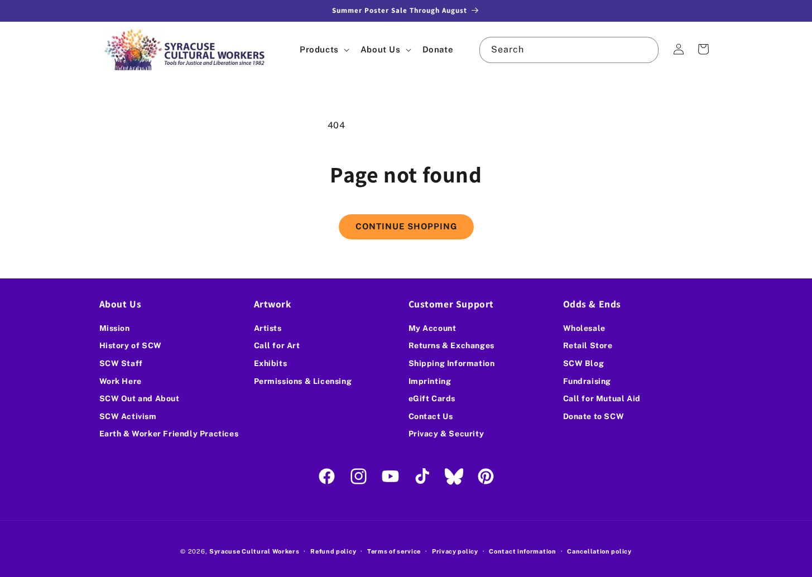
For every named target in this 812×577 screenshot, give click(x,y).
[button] (323, 49)
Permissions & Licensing (303, 381)
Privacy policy (455, 551)
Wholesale (584, 328)
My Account (433, 328)
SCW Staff (121, 363)
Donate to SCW (593, 416)
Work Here (120, 381)
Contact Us (431, 416)
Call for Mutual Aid (602, 398)
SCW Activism (128, 416)
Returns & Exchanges (451, 345)
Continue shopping (406, 226)
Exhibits (270, 363)
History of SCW (130, 345)
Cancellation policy (599, 551)
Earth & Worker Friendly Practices (169, 433)
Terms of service (394, 551)
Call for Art (277, 345)
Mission (114, 328)
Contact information (522, 551)
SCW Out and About (139, 398)
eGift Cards (432, 398)
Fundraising (587, 381)
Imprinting (430, 381)
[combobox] (568, 49)
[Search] (645, 49)
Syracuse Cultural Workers (254, 551)
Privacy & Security (446, 433)
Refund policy (333, 551)
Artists (268, 328)
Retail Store (588, 345)
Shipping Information (452, 363)
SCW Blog (583, 363)
